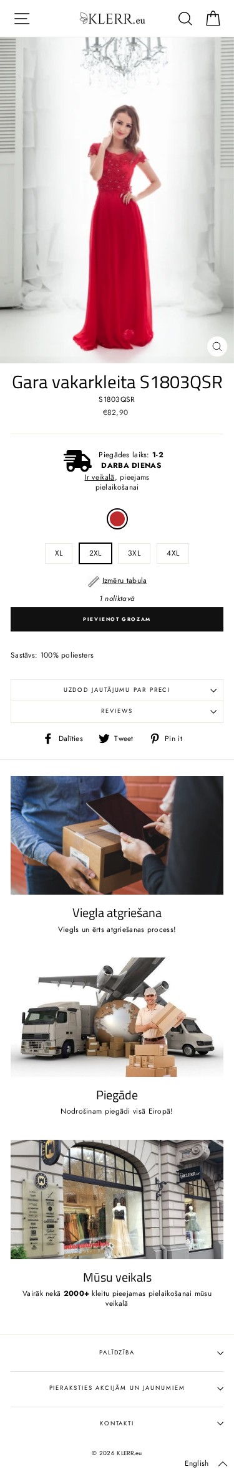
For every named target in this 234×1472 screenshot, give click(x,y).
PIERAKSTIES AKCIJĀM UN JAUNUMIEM (117, 1388)
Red (117, 519)
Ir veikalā (100, 477)
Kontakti (117, 1423)
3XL (134, 552)
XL (59, 552)
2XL (95, 552)
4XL (173, 552)
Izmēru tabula (124, 580)
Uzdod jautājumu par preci (117, 690)
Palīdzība (117, 1352)
